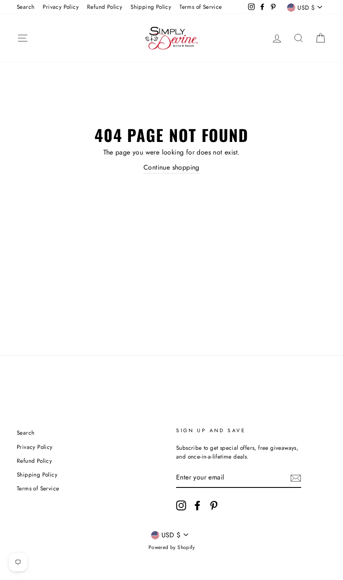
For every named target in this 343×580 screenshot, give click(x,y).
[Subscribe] (295, 477)
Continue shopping (171, 167)
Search (25, 7)
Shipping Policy (151, 7)
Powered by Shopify (171, 547)
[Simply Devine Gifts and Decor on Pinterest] (214, 505)
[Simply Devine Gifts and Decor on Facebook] (197, 505)
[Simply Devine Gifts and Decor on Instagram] (181, 505)
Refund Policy (104, 7)
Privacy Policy (61, 7)
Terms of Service (200, 7)
